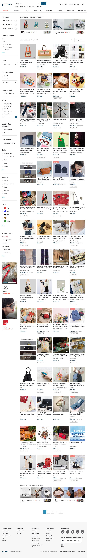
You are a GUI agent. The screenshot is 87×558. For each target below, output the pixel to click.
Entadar (22, 240)
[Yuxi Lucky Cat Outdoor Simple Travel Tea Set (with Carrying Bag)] (61, 227)
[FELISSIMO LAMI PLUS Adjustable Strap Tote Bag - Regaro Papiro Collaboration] (61, 316)
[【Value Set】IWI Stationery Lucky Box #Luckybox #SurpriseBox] (61, 81)
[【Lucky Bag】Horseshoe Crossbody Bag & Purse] (77, 198)
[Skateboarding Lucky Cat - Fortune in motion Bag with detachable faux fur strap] (44, 198)
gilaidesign (72, 270)
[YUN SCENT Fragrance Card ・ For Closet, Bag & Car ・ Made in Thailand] (28, 316)
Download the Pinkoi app (72, 540)
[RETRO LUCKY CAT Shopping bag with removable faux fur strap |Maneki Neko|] (28, 286)
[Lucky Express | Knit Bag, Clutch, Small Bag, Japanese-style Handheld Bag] (61, 257)
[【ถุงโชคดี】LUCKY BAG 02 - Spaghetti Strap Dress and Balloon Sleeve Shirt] (28, 462)
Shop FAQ (19, 533)
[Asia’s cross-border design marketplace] (7, 4)
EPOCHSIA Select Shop (59, 152)
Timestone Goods (58, 123)
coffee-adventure (24, 152)
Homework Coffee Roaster (27, 211)
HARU (71, 64)
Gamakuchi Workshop (76, 152)
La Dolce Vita (40, 123)
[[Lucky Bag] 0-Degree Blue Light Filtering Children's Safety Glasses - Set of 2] (44, 139)
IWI (54, 94)
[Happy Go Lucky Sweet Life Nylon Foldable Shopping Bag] (44, 110)
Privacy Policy (35, 540)
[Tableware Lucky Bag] (61, 110)
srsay (38, 387)
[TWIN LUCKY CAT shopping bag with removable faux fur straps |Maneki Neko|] (28, 51)
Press (47, 533)
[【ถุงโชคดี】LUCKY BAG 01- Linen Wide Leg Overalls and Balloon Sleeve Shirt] (44, 286)
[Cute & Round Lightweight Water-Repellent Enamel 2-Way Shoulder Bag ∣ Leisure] (61, 404)
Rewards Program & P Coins (37, 545)
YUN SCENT (23, 329)
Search (43, 3)
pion (41, 6)
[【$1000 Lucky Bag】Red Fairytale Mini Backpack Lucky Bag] (44, 462)
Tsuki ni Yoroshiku (42, 446)
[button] (16, 117)
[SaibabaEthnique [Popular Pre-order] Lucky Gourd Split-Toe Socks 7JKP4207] (44, 257)
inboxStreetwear (41, 299)
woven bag (5, 246)
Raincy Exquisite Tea (58, 240)
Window (4, 540)
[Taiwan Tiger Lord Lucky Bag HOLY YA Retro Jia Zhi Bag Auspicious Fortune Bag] (28, 110)
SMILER (72, 94)
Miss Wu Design (74, 123)
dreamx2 (22, 417)
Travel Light (40, 182)
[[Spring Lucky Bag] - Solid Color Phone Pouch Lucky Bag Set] (77, 374)
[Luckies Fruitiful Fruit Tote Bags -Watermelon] (61, 139)
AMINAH (55, 64)
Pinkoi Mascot (49, 538)
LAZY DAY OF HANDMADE (60, 211)
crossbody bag (6, 252)
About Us (48, 531)
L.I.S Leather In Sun (42, 329)
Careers (48, 540)
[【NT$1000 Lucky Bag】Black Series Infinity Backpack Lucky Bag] (61, 51)
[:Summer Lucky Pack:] (77, 433)
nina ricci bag (6, 249)
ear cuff (25, 6)
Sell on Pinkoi (63, 4)
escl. (21, 387)
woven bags (31, 6)
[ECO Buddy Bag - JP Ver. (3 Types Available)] (77, 81)
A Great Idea (56, 270)
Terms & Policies (36, 538)
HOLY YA (22, 123)
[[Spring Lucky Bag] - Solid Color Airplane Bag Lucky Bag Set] (28, 227)
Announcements (36, 535)
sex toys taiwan (19, 6)
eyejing (39, 152)
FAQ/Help (34, 531)
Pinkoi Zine (5, 533)
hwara (37, 6)
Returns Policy (35, 543)
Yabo (54, 417)
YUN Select (40, 417)
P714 (38, 358)
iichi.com (48, 543)
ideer (54, 182)
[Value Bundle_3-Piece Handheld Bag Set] (44, 345)
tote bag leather (6, 240)
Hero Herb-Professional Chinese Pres (63, 299)
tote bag (4, 243)
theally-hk (55, 476)
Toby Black (23, 64)
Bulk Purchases (35, 533)
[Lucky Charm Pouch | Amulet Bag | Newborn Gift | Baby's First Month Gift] (77, 286)
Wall (3, 538)
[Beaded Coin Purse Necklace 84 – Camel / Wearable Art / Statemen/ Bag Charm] (44, 433)
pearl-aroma (73, 358)
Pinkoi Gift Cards (6, 535)
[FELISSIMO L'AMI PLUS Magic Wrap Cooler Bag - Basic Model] (44, 81)
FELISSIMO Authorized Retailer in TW (30, 94)
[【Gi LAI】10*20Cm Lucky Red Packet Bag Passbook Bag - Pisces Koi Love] (77, 257)
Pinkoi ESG (49, 535)
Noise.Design (73, 211)
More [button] (3, 53)
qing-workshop (41, 64)
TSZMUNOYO (24, 446)
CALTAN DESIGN (58, 358)
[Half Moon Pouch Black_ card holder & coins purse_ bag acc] (28, 374)
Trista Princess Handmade (77, 299)
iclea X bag (40, 240)
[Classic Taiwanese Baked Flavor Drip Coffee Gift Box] (28, 198)
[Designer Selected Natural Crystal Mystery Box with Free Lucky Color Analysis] (77, 345)
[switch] (9, 21)
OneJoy (55, 446)
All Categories (5, 531)
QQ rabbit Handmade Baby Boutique (63, 387)
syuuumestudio (74, 446)
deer (71, 329)
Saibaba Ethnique (41, 270)
